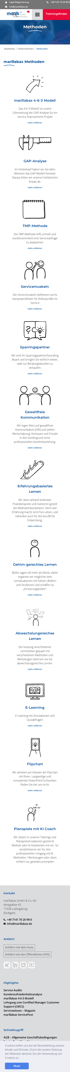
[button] (20, 1058)
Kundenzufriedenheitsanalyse (23, 994)
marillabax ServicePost (18, 1015)
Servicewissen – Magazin (19, 1010)
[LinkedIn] (15, 965)
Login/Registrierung (19, 2)
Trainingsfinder (56, 13)
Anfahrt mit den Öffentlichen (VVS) (27, 954)
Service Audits (13, 990)
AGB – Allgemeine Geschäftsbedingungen (30, 1037)
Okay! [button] (16, 1066)
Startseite (9, 49)
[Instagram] (23, 965)
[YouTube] (31, 965)
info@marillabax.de (19, 924)
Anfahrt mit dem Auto (19, 947)
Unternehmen (25, 49)
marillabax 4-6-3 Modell (19, 998)
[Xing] (7, 965)
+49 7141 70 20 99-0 (60, 2)
